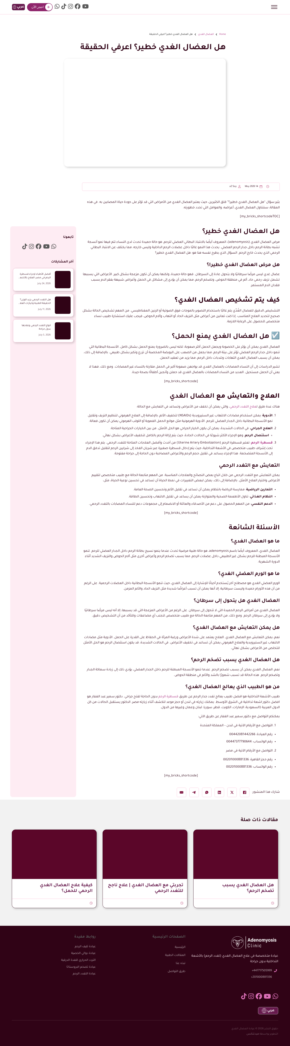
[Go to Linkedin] (57, 7)
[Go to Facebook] (77, 7)
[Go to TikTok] (63, 7)
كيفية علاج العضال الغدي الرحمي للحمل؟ (66, 888)
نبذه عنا (180, 963)
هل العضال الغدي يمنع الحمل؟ (220, 336)
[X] (232, 792)
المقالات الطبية (175, 955)
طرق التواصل (176, 971)
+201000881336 (261, 977)
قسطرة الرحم (262, 443)
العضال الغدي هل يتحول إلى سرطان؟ (237, 601)
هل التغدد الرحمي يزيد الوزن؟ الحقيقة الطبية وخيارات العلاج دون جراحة (34, 303)
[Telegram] (194, 792)
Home (222, 34)
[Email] (181, 792)
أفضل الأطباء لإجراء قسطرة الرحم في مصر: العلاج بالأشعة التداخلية (35, 278)
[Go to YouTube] (85, 7)
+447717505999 (262, 970)
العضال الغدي (206, 34)
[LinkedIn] (219, 792)
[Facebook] (244, 792)
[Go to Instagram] (70, 7)
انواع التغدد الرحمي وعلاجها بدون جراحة (36, 327)
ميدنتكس (252, 1034)
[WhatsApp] (206, 792)
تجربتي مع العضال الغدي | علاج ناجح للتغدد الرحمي (145, 888)
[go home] (145, 7)
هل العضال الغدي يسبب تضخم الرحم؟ (248, 888)
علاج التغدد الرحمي (243, 407)
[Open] (274, 7)
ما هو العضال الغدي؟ (255, 541)
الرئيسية (180, 947)
